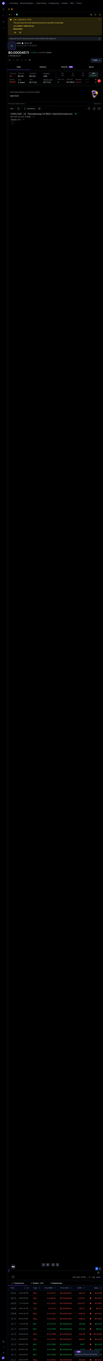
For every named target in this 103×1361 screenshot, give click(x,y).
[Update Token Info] (12, 45)
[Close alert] (99, 19)
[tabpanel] (55, 78)
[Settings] (3, 1353)
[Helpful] (15, 32)
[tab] (19, 67)
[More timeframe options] (100, 74)
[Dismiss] (98, 1352)
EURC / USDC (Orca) (26, 26)
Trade (95, 60)
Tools (78, 3)
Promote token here (16, 104)
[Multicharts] (3, 1341)
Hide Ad (97, 104)
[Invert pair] (30, 43)
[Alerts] (3, 1347)
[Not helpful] (20, 32)
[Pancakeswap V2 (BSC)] (17, 14)
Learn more (14, 96)
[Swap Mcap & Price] (8, 56)
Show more (17, 29)
